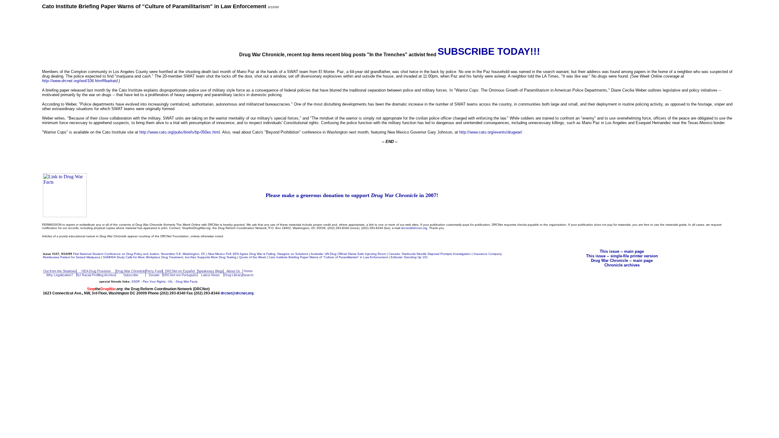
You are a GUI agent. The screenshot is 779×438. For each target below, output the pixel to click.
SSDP (135, 281)
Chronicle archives (622, 265)
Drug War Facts (186, 281)
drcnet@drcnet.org (414, 228)
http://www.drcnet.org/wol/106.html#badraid (79, 80)
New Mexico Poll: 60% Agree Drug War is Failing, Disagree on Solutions (258, 253)
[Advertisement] (389, 27)
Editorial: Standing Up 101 (409, 257)
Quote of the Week (252, 257)
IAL (170, 281)
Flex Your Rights (154, 281)
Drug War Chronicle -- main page (622, 260)
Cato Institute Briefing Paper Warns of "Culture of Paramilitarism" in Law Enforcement (328, 257)
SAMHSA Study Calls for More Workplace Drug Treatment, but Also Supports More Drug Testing (169, 257)
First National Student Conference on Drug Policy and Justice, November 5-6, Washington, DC (139, 253)
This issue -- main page (622, 251)
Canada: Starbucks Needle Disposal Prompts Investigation (430, 253)
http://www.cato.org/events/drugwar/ (490, 132)
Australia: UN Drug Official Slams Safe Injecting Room (348, 253)
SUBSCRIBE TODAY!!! (489, 51)
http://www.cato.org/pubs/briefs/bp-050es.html (179, 132)
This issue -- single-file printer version (622, 256)
